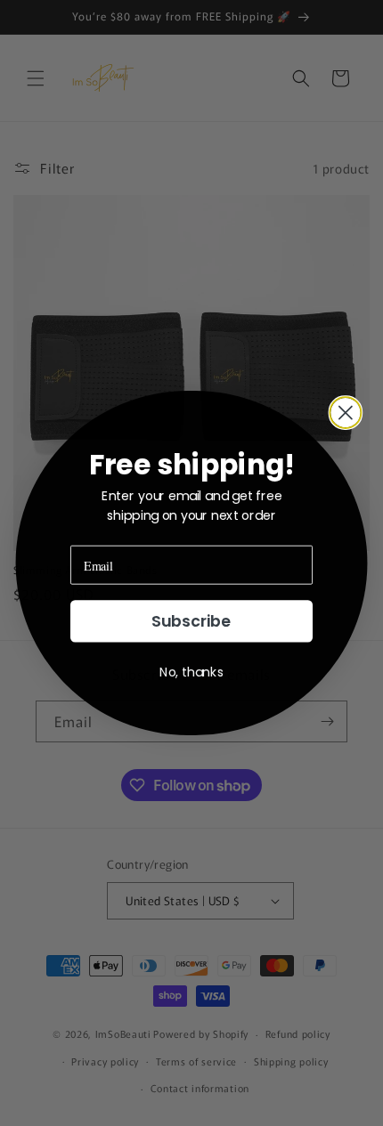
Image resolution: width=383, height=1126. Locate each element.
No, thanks (191, 672)
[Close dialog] (345, 412)
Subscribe (191, 622)
